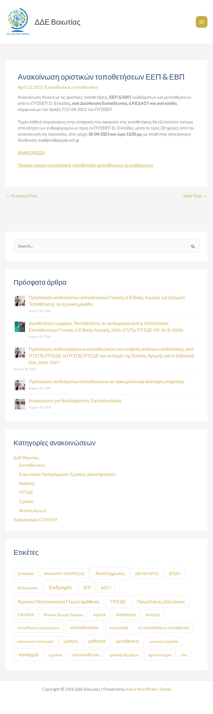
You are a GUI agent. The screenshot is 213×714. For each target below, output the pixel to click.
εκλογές (153, 614)
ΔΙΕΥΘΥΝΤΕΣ (147, 573)
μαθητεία (97, 641)
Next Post (195, 196)
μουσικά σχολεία (164, 641)
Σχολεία (26, 501)
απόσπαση (126, 614)
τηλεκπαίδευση (85, 654)
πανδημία (28, 654)
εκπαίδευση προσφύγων (38, 627)
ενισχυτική (118, 627)
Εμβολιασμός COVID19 (35, 519)
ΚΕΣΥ (106, 587)
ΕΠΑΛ (175, 573)
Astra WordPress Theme (148, 689)
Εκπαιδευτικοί (57, 87)
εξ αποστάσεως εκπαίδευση (163, 627)
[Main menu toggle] (201, 22)
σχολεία (55, 654)
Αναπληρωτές (110, 573)
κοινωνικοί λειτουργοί (35, 641)
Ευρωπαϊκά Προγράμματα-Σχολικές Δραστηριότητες (67, 474)
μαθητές (71, 641)
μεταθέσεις (127, 641)
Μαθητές (27, 483)
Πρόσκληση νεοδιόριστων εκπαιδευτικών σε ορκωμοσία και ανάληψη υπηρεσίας (106, 381)
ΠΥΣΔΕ (26, 492)
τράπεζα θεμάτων (124, 654)
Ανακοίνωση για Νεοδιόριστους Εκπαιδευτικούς (75, 400)
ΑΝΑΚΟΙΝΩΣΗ (31, 152)
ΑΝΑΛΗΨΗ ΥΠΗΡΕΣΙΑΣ (64, 573)
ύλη (184, 654)
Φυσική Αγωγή (32, 510)
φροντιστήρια (159, 654)
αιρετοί (99, 614)
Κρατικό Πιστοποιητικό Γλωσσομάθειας (59, 601)
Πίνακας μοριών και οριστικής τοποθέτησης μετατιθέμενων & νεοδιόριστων (85, 165)
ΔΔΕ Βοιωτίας (57, 21)
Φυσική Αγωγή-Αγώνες (63, 614)
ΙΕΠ (87, 587)
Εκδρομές (60, 587)
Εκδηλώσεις (27, 587)
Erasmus (26, 573)
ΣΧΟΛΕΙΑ (25, 614)
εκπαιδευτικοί (85, 87)
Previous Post (21, 196)
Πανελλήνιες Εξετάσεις (161, 601)
